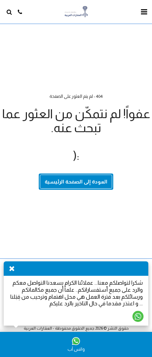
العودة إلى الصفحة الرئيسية (76, 182)
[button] (144, 11)
